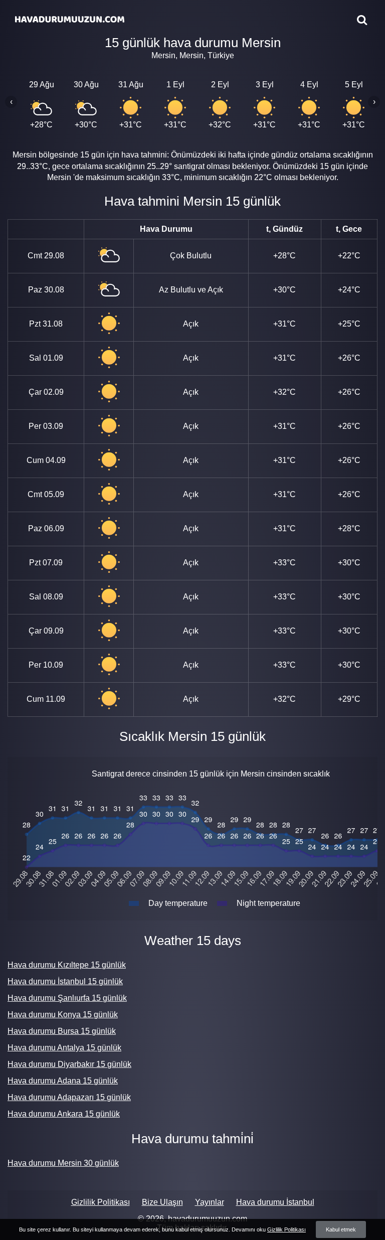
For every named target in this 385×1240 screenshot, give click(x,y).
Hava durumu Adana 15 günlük (63, 1080)
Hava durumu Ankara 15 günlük (64, 1114)
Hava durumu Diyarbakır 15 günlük (69, 1064)
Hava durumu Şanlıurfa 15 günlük (67, 998)
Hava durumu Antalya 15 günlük (64, 1047)
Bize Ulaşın (162, 1202)
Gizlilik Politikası (100, 1202)
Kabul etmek (341, 1229)
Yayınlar (209, 1202)
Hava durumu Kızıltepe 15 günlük (67, 965)
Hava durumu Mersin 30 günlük (63, 1163)
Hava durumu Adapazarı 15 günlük (69, 1097)
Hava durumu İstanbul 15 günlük (65, 981)
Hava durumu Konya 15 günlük (63, 1014)
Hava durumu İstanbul (275, 1202)
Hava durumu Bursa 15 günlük (62, 1031)
